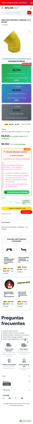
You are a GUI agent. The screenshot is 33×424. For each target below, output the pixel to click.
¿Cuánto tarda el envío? (10, 331)
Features (3, 129)
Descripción (5, 222)
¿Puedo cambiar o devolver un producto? (16, 335)
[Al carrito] (16, 208)
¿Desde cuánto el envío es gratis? (13, 333)
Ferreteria (5, 24)
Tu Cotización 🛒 (26, 212)
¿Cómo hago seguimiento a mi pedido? (15, 339)
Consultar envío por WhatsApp (16, 192)
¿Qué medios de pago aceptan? (13, 337)
